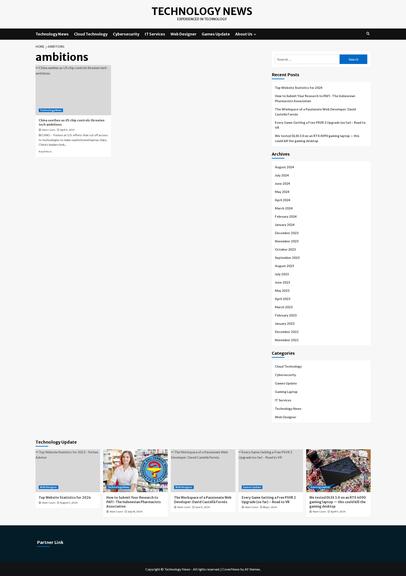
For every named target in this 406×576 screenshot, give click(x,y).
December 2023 (287, 233)
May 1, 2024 (270, 507)
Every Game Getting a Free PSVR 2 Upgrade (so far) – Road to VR (320, 125)
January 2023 (285, 323)
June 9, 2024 (202, 507)
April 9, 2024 (338, 511)
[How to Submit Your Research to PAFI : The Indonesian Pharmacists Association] (135, 470)
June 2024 (282, 183)
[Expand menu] (254, 34)
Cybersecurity (126, 34)
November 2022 (287, 340)
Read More (45, 151)
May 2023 (282, 290)
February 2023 (286, 315)
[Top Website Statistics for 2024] (68, 470)
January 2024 (285, 225)
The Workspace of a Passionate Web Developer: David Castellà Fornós (315, 111)
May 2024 (282, 192)
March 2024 (284, 208)
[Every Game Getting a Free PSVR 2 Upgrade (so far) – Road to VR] (271, 470)
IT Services (155, 34)
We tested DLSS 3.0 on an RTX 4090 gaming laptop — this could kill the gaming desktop (317, 138)
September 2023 (287, 257)
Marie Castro (48, 130)
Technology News (202, 11)
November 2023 (287, 241)
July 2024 (282, 175)
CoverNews (231, 569)
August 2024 (284, 167)
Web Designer (183, 34)
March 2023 (284, 307)
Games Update (216, 34)
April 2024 (282, 200)
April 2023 (282, 299)
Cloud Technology (91, 34)
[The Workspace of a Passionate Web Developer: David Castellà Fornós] (203, 470)
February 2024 (286, 216)
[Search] (368, 33)
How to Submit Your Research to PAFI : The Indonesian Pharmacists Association (315, 98)
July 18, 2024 (135, 511)
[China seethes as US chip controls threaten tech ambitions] (73, 90)
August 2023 (284, 266)
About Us (243, 34)
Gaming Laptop (286, 392)
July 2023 (282, 274)
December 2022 (287, 332)
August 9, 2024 (69, 502)
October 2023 (285, 249)
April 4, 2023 (67, 129)
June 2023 (282, 282)
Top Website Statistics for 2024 (298, 88)
